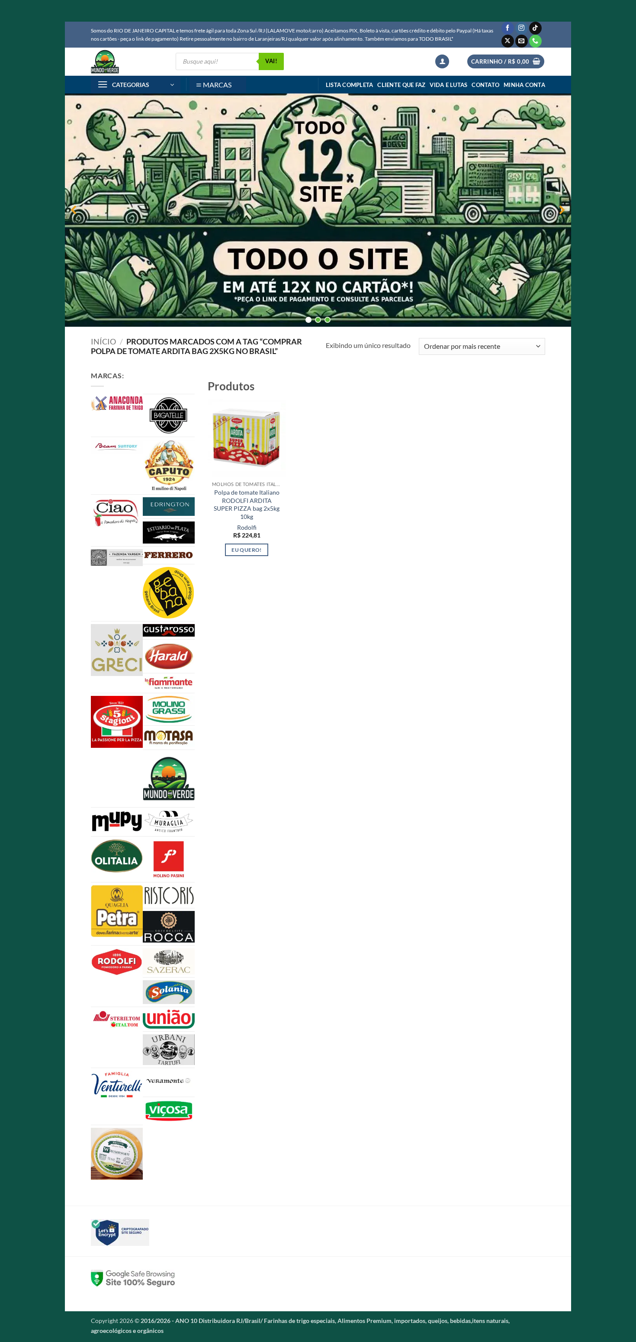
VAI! (271, 61)
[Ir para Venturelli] (117, 1084)
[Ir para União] (169, 1019)
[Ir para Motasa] (169, 738)
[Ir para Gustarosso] (169, 630)
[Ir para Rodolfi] (117, 962)
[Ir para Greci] (117, 650)
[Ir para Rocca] (169, 926)
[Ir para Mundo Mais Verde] (169, 778)
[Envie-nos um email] (521, 41)
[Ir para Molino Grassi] (169, 709)
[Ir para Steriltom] (117, 1019)
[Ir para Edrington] (169, 506)
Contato (485, 84)
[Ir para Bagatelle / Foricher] (169, 415)
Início (103, 341)
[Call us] (535, 41)
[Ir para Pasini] (169, 859)
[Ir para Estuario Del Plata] (169, 532)
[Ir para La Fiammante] (169, 683)
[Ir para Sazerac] (169, 962)
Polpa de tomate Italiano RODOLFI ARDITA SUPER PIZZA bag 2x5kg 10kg (246, 504)
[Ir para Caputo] (169, 465)
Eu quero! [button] (246, 550)
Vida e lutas (448, 84)
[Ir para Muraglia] (169, 822)
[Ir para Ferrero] (169, 555)
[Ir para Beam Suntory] (117, 446)
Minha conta (524, 84)
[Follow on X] (507, 41)
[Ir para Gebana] (169, 592)
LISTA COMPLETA (349, 84)
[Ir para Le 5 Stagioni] (117, 721)
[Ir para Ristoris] (169, 895)
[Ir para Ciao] (117, 513)
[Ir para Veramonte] (169, 1082)
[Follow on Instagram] (521, 28)
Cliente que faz (401, 84)
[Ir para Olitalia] (117, 856)
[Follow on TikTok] (535, 28)
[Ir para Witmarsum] (117, 1153)
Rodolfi (247, 527)
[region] (318, 210)
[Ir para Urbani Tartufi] (169, 1049)
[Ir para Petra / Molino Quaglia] (117, 911)
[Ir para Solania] (169, 992)
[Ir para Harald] (169, 656)
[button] (442, 62)
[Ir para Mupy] (117, 821)
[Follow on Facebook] (507, 28)
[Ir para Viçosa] (169, 1111)
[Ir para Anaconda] (117, 403)
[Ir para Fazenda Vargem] (117, 558)
